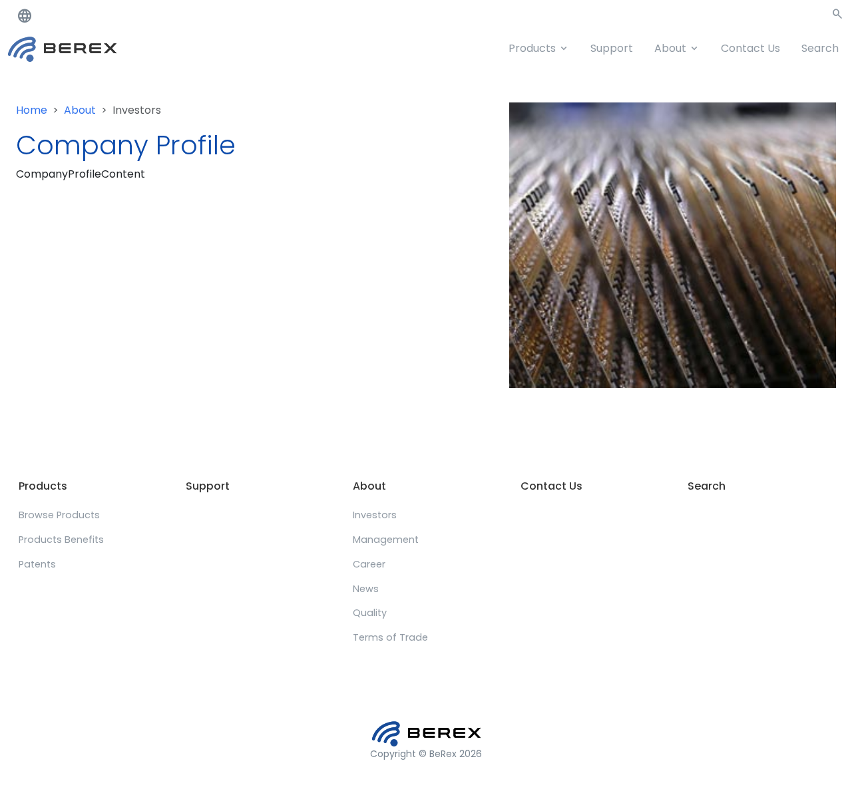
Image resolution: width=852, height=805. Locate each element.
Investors (375, 515)
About (670, 48)
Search (820, 48)
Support (611, 48)
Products (532, 48)
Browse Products (59, 515)
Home (31, 110)
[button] (837, 16)
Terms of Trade (390, 637)
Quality (370, 612)
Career (369, 564)
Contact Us (750, 48)
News (366, 588)
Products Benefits (61, 539)
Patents (37, 564)
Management (386, 539)
